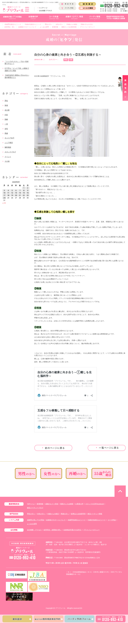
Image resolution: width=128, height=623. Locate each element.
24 (4, 198)
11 (8, 193)
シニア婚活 (9, 143)
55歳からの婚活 (71, 24)
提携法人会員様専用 (78, 514)
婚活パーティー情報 (95, 514)
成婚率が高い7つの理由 (35, 520)
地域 (6, 105)
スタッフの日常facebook (94, 504)
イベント (8, 157)
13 (16, 193)
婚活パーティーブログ (35, 508)
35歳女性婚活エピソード (33, 24)
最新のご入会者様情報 (69, 27)
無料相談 (8, 147)
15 (24, 193)
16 (27, 193)
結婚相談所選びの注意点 (72, 530)
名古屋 (7, 110)
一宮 (6, 124)
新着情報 (55, 27)
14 (20, 193)
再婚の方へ (65, 514)
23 (27, 195)
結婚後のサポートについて (27, 27)
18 (8, 195)
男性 (6, 101)
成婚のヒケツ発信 (51, 504)
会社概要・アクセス (34, 530)
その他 (7, 161)
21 (20, 195)
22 (24, 195)
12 (12, 193)
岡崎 (6, 119)
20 (16, 195)
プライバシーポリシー (87, 27)
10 (4, 193)
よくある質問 (44, 27)
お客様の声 (79, 504)
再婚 (6, 133)
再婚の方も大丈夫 (87, 24)
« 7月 (4, 203)
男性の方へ (48, 24)
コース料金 (112, 520)
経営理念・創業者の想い (53, 530)
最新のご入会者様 (66, 504)
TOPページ (31, 504)
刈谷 (6, 115)
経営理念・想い (9, 27)
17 (4, 195)
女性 (6, 129)
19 (12, 195)
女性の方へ (59, 24)
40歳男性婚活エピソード (12, 24)
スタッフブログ (10, 152)
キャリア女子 (9, 138)
